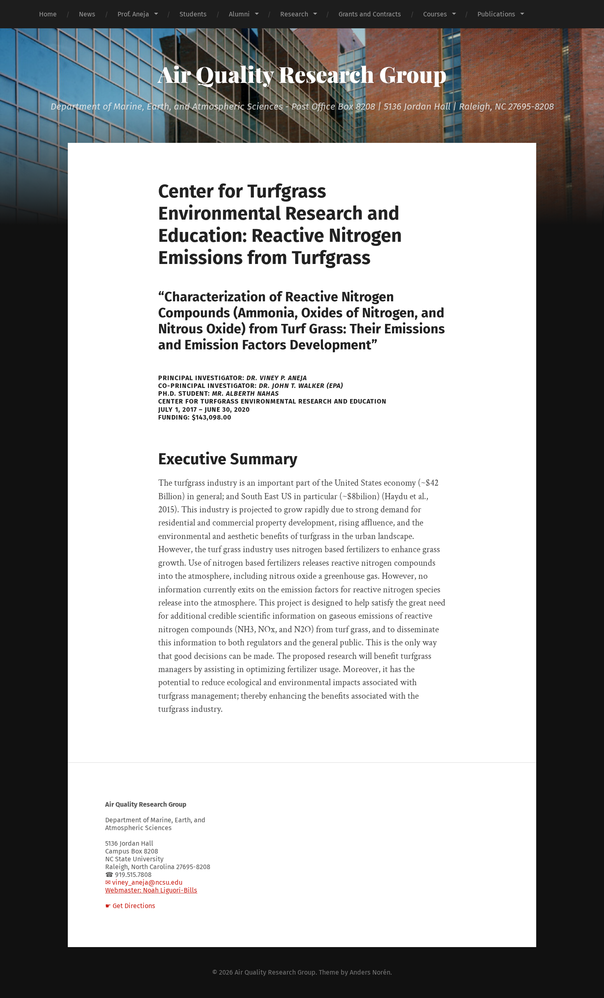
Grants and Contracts (370, 14)
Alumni (239, 14)
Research (294, 14)
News (87, 14)
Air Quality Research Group (302, 74)
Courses (435, 14)
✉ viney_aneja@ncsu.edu (143, 882)
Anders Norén (370, 972)
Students (193, 14)
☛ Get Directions (130, 906)
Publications (496, 14)
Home (48, 14)
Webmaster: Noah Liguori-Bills (151, 890)
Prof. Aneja (133, 14)
